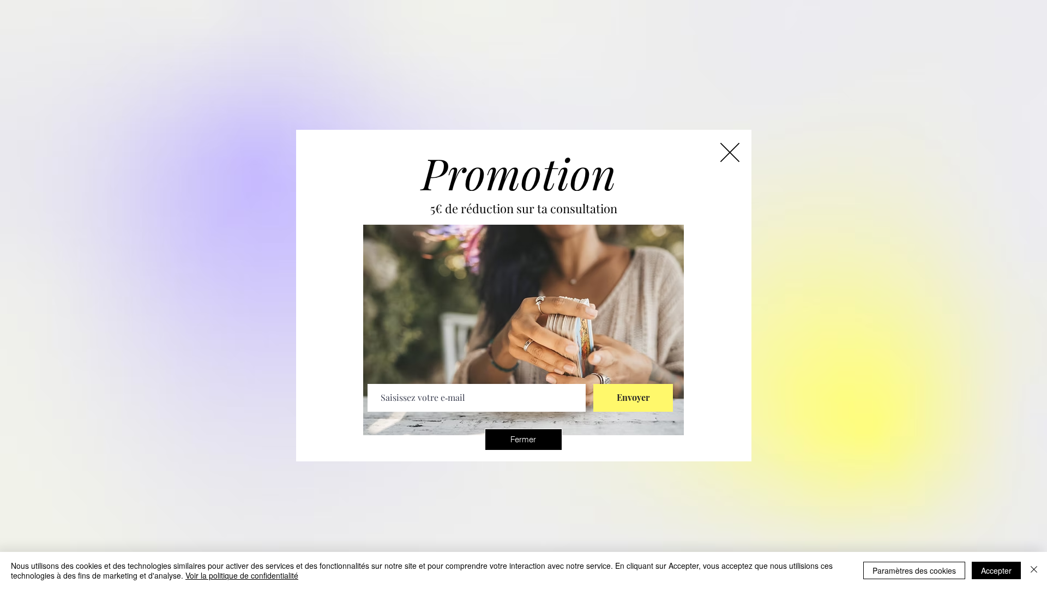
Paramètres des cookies (914, 570)
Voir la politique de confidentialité (241, 575)
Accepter (996, 570)
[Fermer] (1033, 570)
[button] (523, 439)
